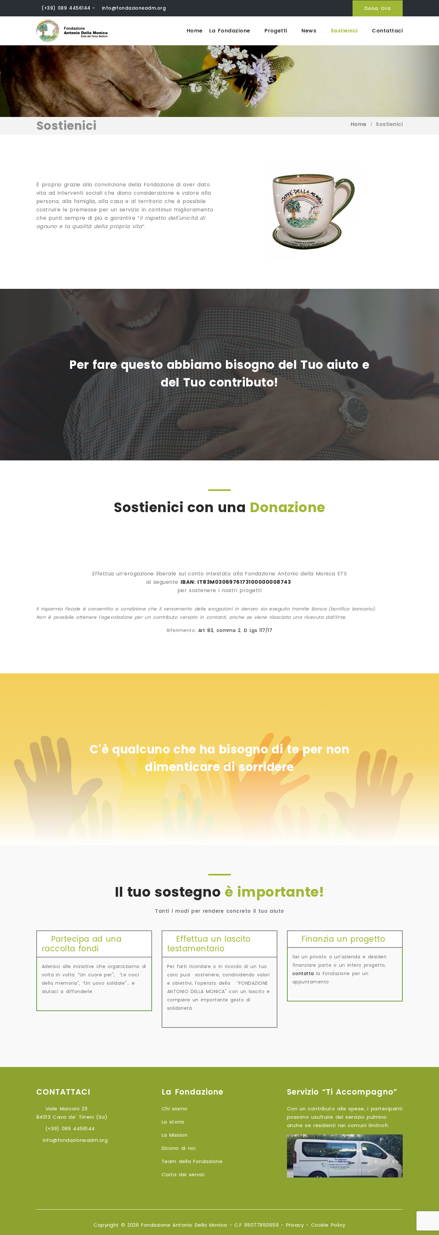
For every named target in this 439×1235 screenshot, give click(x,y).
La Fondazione (231, 30)
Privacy (295, 1225)
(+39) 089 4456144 (65, 8)
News (309, 30)
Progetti (277, 30)
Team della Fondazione (192, 1161)
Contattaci (387, 30)
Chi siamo (175, 1108)
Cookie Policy (328, 1225)
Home (195, 30)
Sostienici (345, 30)
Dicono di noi (178, 1148)
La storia (173, 1121)
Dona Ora (377, 8)
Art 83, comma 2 (219, 630)
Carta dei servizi (183, 1174)
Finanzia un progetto (342, 939)
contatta (303, 973)
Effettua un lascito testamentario (209, 944)
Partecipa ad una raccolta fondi (81, 944)
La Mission (174, 1135)
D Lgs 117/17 (258, 630)
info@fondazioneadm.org (134, 8)
